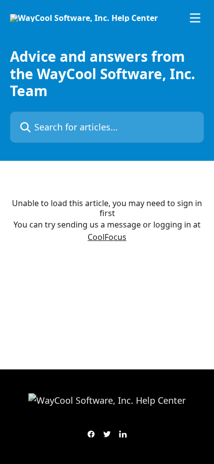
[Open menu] (195, 18)
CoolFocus (107, 237)
